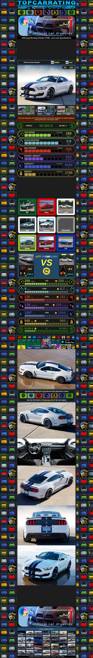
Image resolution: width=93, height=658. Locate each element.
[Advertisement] (46, 49)
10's (65, 67)
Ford (28, 38)
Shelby (56, 62)
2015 (71, 67)
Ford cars (46, 400)
